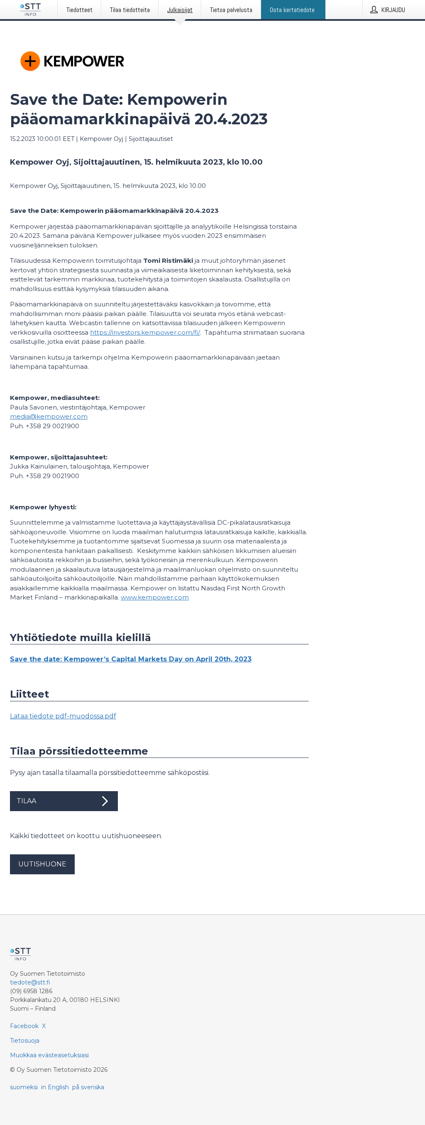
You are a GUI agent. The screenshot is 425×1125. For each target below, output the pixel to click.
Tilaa (26, 801)
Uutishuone (42, 864)
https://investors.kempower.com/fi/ (145, 332)
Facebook (24, 1026)
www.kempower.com (155, 597)
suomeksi (24, 1087)
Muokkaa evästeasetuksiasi (49, 1055)
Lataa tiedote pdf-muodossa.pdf (63, 716)
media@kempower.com (49, 416)
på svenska (88, 1087)
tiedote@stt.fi (30, 982)
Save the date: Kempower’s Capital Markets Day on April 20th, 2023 (131, 659)
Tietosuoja (24, 1040)
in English (55, 1087)
